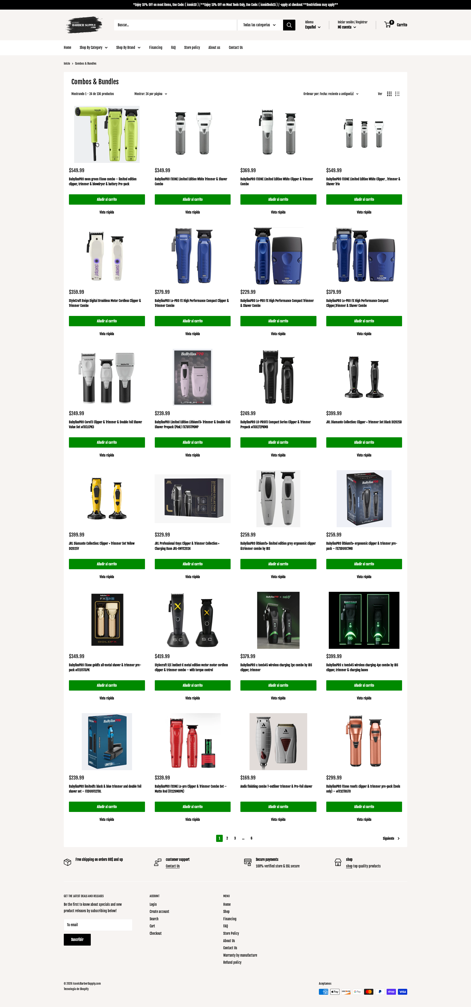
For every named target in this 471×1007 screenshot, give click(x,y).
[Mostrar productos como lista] (397, 94)
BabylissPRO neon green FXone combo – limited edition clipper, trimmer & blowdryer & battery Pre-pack (102, 181)
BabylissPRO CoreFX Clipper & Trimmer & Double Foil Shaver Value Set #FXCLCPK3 (105, 424)
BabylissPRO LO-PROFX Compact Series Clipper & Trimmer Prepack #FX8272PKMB (275, 424)
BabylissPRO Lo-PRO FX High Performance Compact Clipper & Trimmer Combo (192, 303)
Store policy (192, 47)
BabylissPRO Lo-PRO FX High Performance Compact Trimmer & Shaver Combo (277, 303)
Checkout (156, 933)
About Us (229, 941)
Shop (226, 911)
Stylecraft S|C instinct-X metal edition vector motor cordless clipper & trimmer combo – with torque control (191, 667)
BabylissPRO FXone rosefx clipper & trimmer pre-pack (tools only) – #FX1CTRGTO (363, 788)
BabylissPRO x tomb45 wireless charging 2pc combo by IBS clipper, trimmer (276, 667)
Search (154, 919)
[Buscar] (289, 25)
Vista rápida (107, 212)
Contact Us (236, 47)
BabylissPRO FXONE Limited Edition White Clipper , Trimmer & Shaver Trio (363, 181)
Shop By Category (91, 47)
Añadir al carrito (107, 199)
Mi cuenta (345, 27)
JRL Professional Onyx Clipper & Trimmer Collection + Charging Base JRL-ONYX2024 (187, 545)
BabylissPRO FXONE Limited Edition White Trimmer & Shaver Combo (191, 181)
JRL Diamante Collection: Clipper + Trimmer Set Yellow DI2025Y (101, 545)
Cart (152, 926)
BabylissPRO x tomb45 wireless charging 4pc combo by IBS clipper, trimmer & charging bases (362, 667)
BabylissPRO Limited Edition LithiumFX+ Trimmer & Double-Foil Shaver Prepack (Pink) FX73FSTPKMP (192, 424)
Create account (159, 911)
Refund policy (232, 962)
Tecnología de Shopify (76, 989)
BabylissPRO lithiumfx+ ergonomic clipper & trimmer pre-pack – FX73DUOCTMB (361, 545)
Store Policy (231, 933)
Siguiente (388, 838)
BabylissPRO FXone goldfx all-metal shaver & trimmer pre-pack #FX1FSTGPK (105, 667)
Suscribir (77, 939)
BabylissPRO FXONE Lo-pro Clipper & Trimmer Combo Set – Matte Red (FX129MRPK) (191, 788)
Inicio (67, 63)
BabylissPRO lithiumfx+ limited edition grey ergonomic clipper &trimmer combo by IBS (278, 545)
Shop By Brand (125, 47)
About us (214, 47)
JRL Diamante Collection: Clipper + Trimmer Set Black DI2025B (364, 422)
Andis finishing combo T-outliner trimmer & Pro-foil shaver (276, 786)
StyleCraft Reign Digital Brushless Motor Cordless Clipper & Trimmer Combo (105, 303)
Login (153, 904)
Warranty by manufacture (240, 955)
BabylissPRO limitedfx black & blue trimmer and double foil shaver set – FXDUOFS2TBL (105, 788)
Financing (155, 47)
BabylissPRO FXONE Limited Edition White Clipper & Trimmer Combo (276, 181)
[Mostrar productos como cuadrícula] (389, 94)
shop (349, 866)
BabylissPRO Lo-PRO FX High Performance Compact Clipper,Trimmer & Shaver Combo (357, 303)
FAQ (173, 47)
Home (67, 47)
